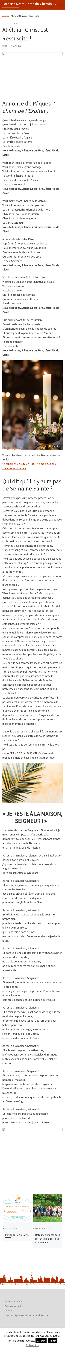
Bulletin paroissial (13, 1306)
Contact (8, 1310)
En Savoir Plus (32, 1345)
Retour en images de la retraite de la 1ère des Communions (47, 1238)
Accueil (5, 15)
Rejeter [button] (53, 1341)
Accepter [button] (41, 1341)
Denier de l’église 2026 (17, 1234)
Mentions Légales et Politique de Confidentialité (26, 1315)
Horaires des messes (14, 1301)
